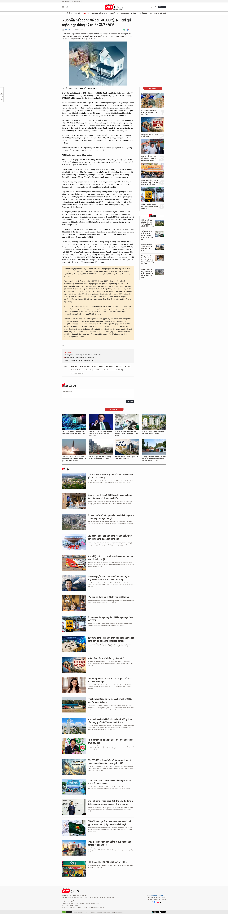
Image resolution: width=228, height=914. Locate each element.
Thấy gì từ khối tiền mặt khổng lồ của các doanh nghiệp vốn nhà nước (109, 843)
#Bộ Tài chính (109, 366)
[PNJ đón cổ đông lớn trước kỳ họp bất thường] (74, 603)
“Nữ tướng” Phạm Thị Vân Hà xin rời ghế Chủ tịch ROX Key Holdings (109, 680)
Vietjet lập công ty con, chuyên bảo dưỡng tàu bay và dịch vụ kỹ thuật (110, 557)
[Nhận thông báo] (151, 7)
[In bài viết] (124, 30)
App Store (155, 912)
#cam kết (88, 369)
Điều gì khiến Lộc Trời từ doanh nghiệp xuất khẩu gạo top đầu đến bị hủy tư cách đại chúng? (110, 823)
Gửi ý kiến (130, 401)
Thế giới (134, 13)
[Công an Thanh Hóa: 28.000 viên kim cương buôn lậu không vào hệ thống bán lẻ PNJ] (159, 258)
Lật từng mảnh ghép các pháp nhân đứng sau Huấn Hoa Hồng (149, 112)
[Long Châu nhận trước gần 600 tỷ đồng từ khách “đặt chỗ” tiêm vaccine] (74, 787)
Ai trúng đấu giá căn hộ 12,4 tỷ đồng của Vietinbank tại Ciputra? (153, 433)
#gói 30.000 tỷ (97, 369)
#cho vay (127, 366)
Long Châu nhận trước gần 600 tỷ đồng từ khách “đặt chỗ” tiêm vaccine (109, 782)
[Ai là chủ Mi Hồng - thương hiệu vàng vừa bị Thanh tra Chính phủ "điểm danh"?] (152, 170)
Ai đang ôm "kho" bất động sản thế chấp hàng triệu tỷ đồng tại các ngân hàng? (147, 273)
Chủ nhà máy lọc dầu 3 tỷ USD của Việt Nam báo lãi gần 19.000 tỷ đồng (147, 223)
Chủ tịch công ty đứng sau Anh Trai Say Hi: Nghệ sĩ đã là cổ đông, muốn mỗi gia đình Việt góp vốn (110, 802)
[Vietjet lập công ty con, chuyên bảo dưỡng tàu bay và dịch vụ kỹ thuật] (74, 563)
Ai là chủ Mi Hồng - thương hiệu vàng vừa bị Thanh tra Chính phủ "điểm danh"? (149, 182)
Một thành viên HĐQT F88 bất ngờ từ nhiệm (107, 862)
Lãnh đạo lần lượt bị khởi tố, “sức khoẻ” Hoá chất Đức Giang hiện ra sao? (149, 158)
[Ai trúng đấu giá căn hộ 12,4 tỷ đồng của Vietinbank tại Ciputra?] (154, 422)
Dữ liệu (66, 469)
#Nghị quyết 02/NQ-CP (77, 373)
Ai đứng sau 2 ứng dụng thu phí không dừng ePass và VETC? (149, 206)
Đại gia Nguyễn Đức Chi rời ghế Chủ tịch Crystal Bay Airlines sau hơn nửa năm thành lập (109, 578)
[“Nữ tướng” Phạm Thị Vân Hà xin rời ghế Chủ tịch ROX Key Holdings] (74, 685)
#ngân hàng (74, 366)
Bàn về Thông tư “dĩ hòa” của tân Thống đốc (79, 360)
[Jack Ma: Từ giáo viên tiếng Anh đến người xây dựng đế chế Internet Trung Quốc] (101, 422)
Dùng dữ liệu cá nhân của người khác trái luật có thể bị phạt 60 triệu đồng (73, 433)
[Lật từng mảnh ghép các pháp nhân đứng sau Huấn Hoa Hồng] (152, 100)
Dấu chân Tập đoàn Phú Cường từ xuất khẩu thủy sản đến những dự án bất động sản (110, 537)
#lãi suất (101, 366)
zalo (155, 902)
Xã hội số (69, 13)
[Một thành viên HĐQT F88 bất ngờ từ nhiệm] (74, 869)
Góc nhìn (77, 13)
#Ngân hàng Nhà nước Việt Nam (88, 366)
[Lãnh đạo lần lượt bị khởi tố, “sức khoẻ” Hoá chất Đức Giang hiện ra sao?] (152, 146)
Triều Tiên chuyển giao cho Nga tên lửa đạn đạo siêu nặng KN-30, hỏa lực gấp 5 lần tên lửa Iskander (74, 459)
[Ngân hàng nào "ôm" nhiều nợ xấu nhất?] (152, 124)
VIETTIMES (114, 7)
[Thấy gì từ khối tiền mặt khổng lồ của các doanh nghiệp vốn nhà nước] (74, 848)
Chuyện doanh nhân (145, 13)
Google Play (163, 912)
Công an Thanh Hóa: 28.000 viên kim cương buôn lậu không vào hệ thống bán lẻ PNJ (147, 260)
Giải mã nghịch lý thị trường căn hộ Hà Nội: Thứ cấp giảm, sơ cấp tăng (100, 458)
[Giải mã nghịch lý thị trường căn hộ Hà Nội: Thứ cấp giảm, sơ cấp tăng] (101, 447)
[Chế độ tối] (155, 7)
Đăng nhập (162, 7)
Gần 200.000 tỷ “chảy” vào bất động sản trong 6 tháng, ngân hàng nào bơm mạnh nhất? (109, 761)
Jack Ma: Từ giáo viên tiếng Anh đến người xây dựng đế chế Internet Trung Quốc (100, 434)
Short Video (125, 13)
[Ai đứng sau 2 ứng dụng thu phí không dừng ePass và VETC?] (152, 194)
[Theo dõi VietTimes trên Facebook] (152, 902)
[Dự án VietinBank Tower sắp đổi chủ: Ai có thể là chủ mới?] (159, 247)
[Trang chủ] (63, 13)
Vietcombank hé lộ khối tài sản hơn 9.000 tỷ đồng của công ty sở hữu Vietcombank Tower (110, 721)
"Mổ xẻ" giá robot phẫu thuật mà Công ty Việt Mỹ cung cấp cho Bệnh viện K (147, 235)
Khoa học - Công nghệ (99, 13)
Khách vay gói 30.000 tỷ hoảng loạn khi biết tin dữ (81, 357)
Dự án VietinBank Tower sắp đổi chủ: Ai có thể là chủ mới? (147, 247)
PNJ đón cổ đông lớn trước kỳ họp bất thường (108, 596)
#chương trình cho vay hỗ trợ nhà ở (113, 369)
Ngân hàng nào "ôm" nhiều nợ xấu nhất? (149, 135)
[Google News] (130, 30)
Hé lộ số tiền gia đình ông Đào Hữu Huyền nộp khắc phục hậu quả (110, 741)
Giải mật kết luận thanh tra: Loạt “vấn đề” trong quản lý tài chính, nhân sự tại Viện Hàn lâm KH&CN (154, 459)
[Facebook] (121, 30)
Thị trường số (114, 13)
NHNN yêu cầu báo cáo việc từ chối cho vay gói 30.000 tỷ (83, 355)
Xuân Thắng (68, 29)
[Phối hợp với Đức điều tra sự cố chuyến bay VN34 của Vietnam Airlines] (74, 705)
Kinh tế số (86, 13)
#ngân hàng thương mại (77, 369)
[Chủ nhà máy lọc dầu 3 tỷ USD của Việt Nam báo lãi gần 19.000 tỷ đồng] (159, 223)
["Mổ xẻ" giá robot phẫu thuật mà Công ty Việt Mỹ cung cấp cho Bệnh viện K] (159, 234)
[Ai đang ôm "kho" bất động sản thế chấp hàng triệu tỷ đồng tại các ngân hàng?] (159, 272)
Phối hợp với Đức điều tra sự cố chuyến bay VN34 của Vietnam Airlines (110, 700)
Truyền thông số (160, 13)
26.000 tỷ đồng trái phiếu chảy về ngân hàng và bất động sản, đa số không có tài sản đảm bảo (111, 639)
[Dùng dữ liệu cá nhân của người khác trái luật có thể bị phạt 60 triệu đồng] (74, 422)
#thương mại (119, 366)
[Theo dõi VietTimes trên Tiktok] (161, 902)
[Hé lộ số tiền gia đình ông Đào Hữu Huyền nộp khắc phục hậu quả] (74, 746)
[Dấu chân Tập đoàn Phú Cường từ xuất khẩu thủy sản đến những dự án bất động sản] (74, 542)
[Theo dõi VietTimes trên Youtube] (158, 902)
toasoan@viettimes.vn (156, 895)
